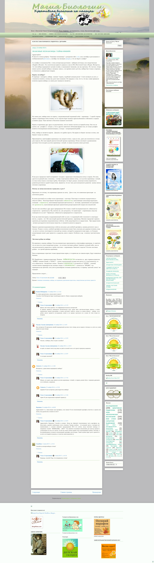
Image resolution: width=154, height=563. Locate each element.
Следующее (36, 492)
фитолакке (46, 59)
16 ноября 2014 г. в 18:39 (61, 338)
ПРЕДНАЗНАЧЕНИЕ (111, 289)
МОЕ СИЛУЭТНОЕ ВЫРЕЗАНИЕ (102, 34)
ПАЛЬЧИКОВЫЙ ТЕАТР (51, 36)
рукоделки (109, 436)
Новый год (112, 449)
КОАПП (120, 449)
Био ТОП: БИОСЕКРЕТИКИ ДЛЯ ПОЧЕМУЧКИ (81, 34)
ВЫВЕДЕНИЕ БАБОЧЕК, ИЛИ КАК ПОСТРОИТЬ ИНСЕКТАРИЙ (113, 279)
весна (111, 434)
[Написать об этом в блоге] (60, 278)
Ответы (40, 302)
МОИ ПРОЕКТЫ (42, 34)
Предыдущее (96, 492)
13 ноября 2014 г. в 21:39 (61, 305)
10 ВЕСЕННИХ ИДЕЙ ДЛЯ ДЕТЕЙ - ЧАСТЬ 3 (113, 113)
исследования (58, 280)
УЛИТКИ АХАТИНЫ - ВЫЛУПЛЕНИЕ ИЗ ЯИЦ (112, 259)
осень (111, 433)
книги (107, 456)
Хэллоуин (118, 456)
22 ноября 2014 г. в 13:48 (61, 395)
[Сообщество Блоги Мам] (37, 528)
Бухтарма (114, 446)
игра (108, 412)
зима (117, 439)
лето (117, 434)
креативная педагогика (69, 280)
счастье (108, 447)
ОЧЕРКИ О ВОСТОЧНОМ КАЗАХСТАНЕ (58, 34)
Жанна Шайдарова (41, 292)
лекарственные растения (83, 280)
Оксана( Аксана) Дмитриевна (44, 325)
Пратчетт (119, 447)
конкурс (114, 452)
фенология (119, 453)
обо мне (119, 433)
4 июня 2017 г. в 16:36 (61, 455)
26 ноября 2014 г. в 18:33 (64, 346)
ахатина (107, 457)
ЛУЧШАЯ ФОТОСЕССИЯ (112, 283)
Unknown (38, 366)
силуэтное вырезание (110, 422)
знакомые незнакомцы (43, 280)
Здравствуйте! (109, 262)
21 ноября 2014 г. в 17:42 (61, 377)
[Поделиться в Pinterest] (65, 278)
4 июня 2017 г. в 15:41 (49, 444)
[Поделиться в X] (62, 278)
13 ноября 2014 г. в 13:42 (54, 291)
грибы (118, 454)
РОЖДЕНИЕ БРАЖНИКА (112, 271)
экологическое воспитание (112, 415)
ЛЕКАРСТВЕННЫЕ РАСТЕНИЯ (82, 36)
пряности (93, 280)
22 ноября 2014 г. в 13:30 (53, 387)
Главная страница (66, 492)
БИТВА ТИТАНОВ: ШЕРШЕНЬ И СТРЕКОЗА (112, 274)
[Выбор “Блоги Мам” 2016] (106, 383)
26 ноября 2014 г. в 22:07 (61, 353)
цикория (68, 59)
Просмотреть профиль (112, 85)
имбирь (52, 280)
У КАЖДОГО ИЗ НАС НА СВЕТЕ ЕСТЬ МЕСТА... (112, 268)
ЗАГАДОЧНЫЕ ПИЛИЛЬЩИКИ (114, 264)
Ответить (38, 298)
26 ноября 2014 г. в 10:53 (61, 421)
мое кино (110, 425)
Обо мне (34, 34)
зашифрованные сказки (114, 444)
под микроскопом (114, 437)
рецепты (113, 456)
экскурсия (109, 439)
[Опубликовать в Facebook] (63, 278)
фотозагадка (109, 453)
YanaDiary (39, 444)
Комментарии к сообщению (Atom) (71, 498)
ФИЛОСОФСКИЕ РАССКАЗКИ (66, 36)
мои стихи (111, 419)
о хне (78, 57)
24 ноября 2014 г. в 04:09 (49, 407)
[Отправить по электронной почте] (59, 278)
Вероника (39, 407)
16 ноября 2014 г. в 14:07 (60, 324)
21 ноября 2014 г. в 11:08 (48, 366)
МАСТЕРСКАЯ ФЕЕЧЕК (37, 36)
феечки (108, 431)
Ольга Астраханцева (46, 305)
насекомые (118, 431)
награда (111, 454)
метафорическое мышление (111, 427)
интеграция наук (112, 430)
